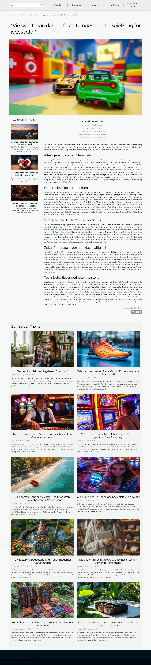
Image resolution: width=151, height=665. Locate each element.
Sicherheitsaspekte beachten (92, 128)
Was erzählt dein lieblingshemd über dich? (42, 371)
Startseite (12, 15)
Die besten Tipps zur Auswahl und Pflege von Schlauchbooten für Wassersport (43, 498)
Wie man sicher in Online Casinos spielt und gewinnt (108, 496)
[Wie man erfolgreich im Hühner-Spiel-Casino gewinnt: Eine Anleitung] (108, 411)
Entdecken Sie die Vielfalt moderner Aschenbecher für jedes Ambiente (108, 624)
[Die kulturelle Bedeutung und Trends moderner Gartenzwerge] (42, 537)
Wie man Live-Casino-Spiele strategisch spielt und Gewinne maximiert (42, 436)
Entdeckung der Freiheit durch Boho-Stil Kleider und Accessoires (43, 624)
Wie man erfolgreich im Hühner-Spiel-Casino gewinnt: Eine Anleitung (108, 436)
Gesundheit (58, 5)
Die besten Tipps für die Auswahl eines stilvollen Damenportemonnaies (108, 561)
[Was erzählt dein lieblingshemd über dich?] (42, 349)
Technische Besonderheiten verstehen (92, 137)
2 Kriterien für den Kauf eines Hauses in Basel (24, 143)
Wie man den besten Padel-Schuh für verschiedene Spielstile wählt (108, 373)
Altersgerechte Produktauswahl (92, 125)
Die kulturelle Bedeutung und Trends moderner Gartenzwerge (43, 561)
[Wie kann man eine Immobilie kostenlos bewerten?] (24, 162)
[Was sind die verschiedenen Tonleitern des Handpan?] (24, 193)
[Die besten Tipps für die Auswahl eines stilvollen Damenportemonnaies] (108, 537)
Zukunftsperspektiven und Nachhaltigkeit (92, 134)
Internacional (76, 5)
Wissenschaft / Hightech (132, 4)
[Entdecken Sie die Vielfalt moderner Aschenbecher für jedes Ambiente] (108, 600)
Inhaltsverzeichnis (94, 121)
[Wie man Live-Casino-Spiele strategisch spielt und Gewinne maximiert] (42, 411)
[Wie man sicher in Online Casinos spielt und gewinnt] (108, 474)
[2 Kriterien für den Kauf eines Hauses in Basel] (24, 131)
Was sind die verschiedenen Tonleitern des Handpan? (24, 204)
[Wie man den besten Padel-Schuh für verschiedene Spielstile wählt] (108, 349)
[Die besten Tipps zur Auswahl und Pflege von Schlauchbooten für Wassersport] (42, 474)
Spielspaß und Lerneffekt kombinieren (92, 131)
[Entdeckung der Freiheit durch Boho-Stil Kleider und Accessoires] (42, 600)
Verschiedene (114, 5)
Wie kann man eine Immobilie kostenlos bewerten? (24, 174)
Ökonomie (95, 5)
